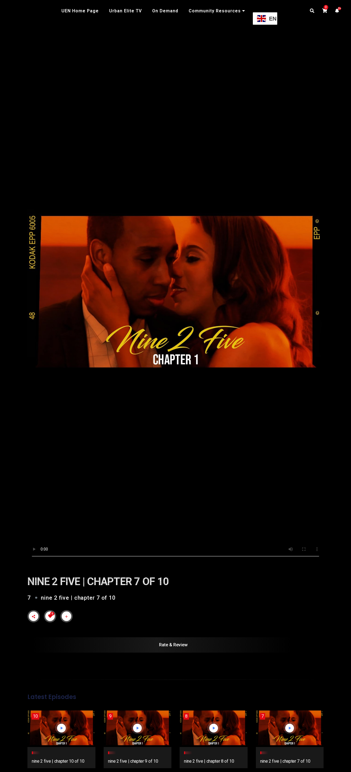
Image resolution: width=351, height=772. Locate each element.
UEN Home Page (80, 10)
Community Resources (215, 10)
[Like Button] (50, 616)
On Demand (165, 10)
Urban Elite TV (125, 10)
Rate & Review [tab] (173, 644)
